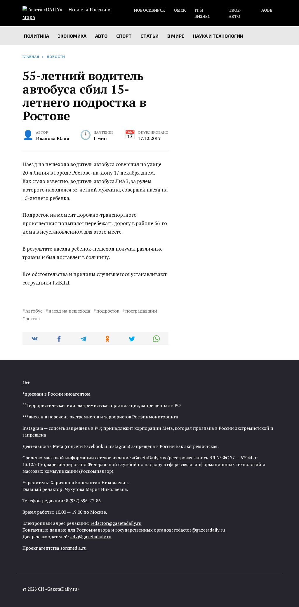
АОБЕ (266, 10)
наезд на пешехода (69, 311)
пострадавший (141, 311)
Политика (36, 36)
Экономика (72, 36)
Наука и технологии (218, 36)
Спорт (124, 36)
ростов (32, 318)
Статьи (149, 36)
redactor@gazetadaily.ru (116, 523)
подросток (107, 311)
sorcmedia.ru (73, 548)
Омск (180, 10)
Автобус (33, 311)
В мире (175, 36)
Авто (101, 36)
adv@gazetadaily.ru (91, 536)
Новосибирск (149, 10)
